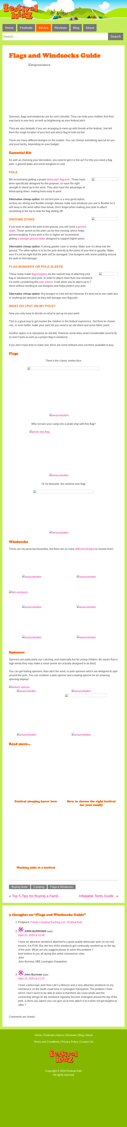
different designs (85, 549)
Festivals (26, 27)
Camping (39, 887)
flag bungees (39, 274)
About (90, 27)
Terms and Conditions (47, 1041)
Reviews (61, 27)
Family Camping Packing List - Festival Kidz (56, 922)
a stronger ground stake (31, 238)
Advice (43, 27)
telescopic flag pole (58, 179)
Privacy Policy (70, 1041)
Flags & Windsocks (61, 887)
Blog (76, 27)
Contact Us (86, 1041)
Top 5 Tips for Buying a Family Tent (40, 896)
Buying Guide (20, 887)
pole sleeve (46, 282)
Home (9, 27)
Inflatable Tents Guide (96, 896)
